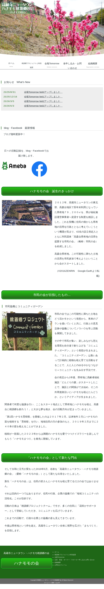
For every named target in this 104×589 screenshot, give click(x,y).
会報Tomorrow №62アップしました (43, 101)
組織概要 (92, 65)
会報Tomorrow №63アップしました (43, 106)
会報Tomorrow (59, 557)
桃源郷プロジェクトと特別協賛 (65, 555)
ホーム (11, 64)
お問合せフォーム (61, 565)
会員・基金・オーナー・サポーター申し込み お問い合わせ (74, 560)
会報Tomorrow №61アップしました (43, 96)
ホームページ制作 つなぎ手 (52, 582)
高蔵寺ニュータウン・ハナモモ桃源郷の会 (49, 580)
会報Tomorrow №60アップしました (43, 92)
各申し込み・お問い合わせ (72, 65)
